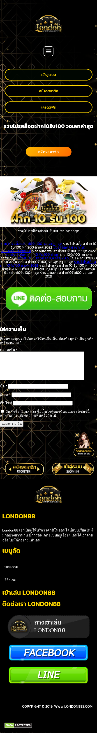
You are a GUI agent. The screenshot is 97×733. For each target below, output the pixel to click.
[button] (49, 51)
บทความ (11, 566)
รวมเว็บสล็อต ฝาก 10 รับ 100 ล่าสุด (32, 254)
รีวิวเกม (10, 580)
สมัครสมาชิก (48, 151)
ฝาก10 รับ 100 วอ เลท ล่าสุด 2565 (43, 258)
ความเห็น (9, 349)
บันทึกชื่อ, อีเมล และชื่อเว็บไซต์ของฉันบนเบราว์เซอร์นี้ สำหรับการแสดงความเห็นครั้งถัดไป (45, 413)
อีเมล (5, 394)
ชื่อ (3, 386)
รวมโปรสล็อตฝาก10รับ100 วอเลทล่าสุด (31, 243)
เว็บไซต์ (6, 403)
